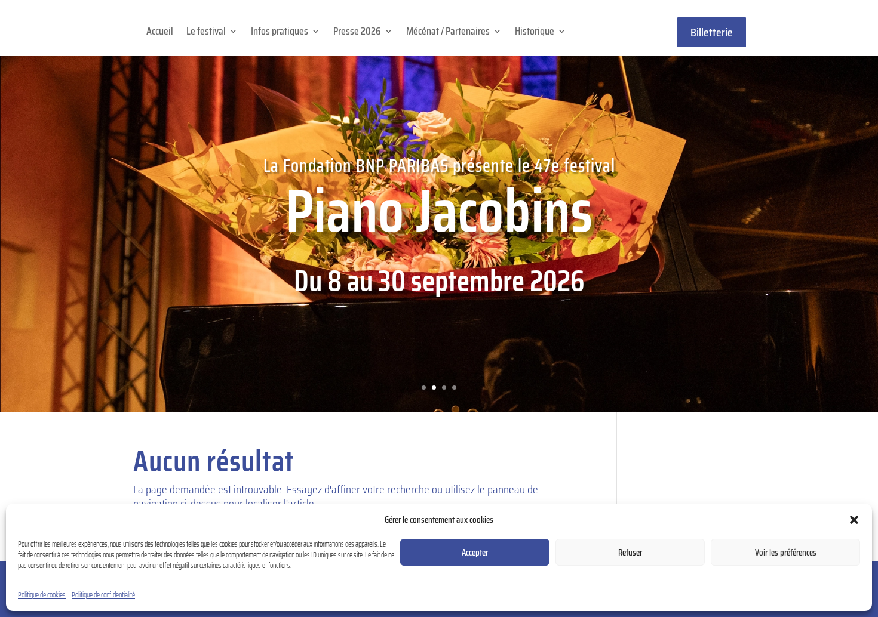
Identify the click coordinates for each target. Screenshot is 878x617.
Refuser (630, 552)
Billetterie (711, 32)
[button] (854, 520)
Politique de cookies (42, 594)
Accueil (159, 33)
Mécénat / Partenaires (448, 33)
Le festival (206, 33)
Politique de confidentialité (103, 594)
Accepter (475, 552)
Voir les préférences (785, 552)
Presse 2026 (357, 33)
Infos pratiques (279, 33)
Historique (534, 33)
